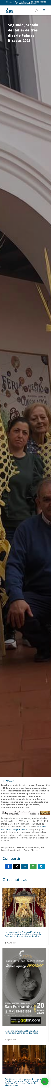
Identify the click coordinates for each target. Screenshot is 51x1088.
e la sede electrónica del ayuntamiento (23, 828)
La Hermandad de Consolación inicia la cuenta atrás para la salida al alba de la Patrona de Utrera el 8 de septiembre (24, 916)
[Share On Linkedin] (24, 866)
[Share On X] (16, 866)
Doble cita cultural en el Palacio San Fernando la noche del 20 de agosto (24, 995)
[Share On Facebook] (8, 866)
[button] (45, 1081)
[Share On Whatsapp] (33, 866)
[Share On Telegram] (41, 866)
